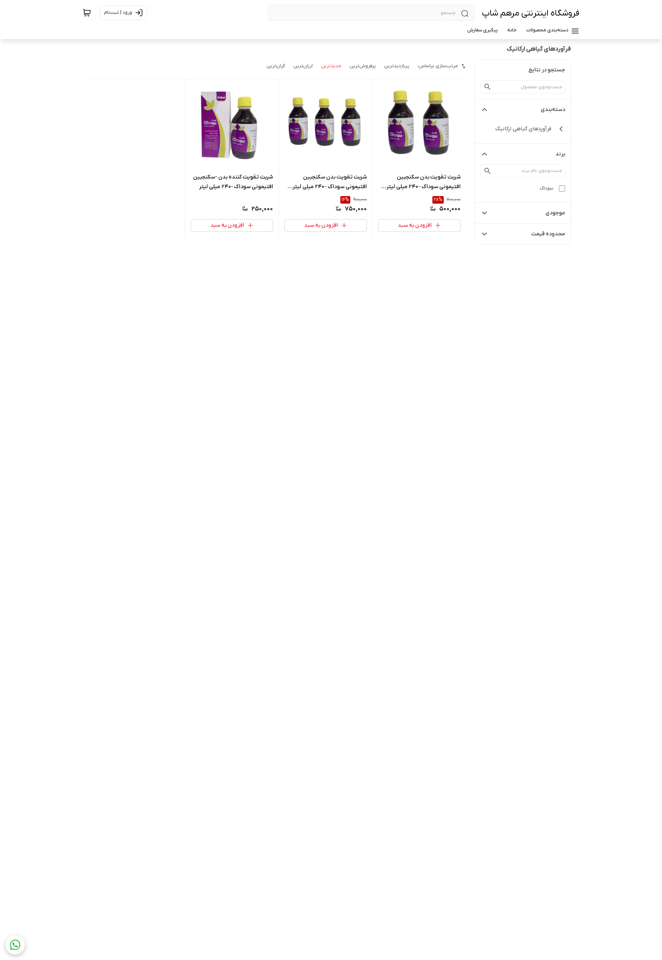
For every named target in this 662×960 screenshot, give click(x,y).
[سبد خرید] (87, 13)
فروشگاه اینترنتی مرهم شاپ (530, 13)
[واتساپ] (15, 944)
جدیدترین (331, 66)
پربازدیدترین (396, 66)
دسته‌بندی (553, 109)
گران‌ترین (276, 66)
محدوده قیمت (548, 234)
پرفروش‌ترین (363, 66)
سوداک (546, 188)
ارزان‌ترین (303, 66)
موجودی (555, 213)
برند (560, 154)
